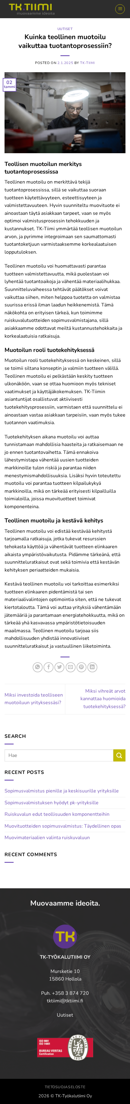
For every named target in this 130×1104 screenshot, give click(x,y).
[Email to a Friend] (71, 667)
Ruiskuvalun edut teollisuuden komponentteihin (57, 814)
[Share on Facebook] (49, 667)
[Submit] (119, 755)
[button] (120, 9)
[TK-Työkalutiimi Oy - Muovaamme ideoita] (35, 9)
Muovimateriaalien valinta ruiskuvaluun (47, 837)
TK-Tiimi (87, 63)
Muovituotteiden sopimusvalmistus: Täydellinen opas (63, 826)
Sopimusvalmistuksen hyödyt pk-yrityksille (52, 802)
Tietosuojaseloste (65, 1087)
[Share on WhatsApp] (38, 667)
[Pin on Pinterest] (81, 667)
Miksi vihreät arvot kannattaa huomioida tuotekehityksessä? (102, 699)
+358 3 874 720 (70, 993)
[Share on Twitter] (59, 667)
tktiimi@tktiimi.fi (65, 1001)
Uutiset (65, 29)
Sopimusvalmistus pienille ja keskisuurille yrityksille (62, 791)
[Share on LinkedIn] (92, 667)
